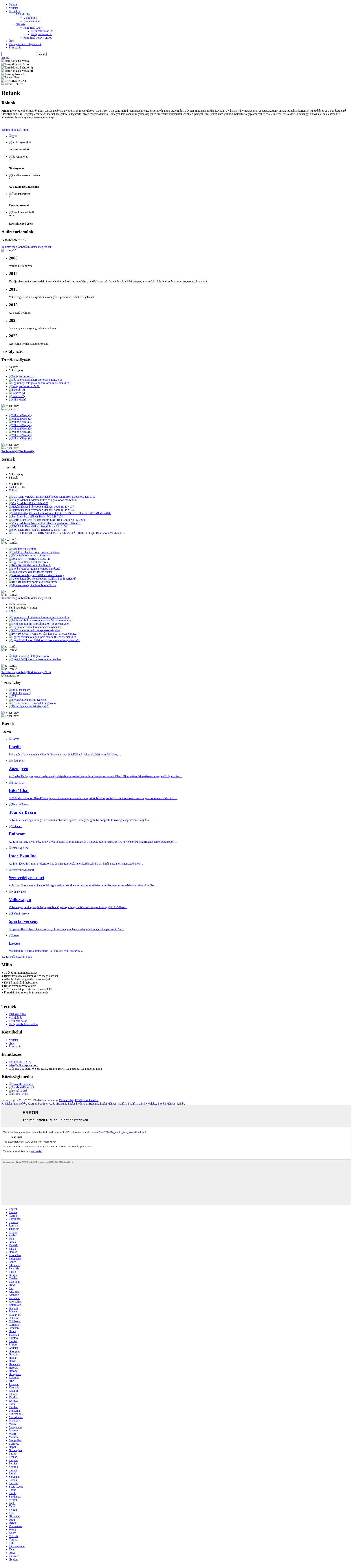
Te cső (23, 1090)
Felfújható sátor (32, 27)
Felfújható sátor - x (42, 31)
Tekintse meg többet (13, 246)
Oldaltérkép (66, 1100)
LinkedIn (27, 1084)
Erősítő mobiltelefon (86, 1100)
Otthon (13, 4)
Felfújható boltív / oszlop (37, 37)
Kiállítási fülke (31, 21)
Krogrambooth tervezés (41, 1103)
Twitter (24, 1094)
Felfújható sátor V (41, 34)
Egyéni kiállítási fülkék (171, 1103)
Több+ (13, 490)
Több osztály (8, 451)
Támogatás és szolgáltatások (25, 44)
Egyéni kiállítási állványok (71, 1103)
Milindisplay (23, 14)
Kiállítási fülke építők (13, 1103)
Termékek (14, 11)
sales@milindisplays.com (23, 1065)
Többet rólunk (9, 129)
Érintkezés (15, 47)
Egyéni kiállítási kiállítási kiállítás (107, 1103)
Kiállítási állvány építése (142, 1103)
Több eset (7, 957)
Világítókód (30, 17)
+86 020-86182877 (20, 1062)
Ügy (11, 40)
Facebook (28, 1087)
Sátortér (20, 24)
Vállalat (13, 7)
